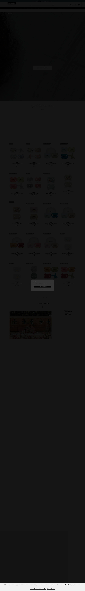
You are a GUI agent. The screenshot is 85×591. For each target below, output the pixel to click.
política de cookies (73, 585)
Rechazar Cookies (42, 588)
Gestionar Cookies (50, 588)
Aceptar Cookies (34, 588)
